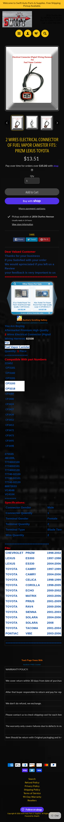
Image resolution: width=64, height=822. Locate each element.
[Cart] (36, 33)
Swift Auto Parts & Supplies (31, 813)
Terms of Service (32, 793)
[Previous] (7, 123)
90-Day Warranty (32, 796)
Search (32, 778)
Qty (32, 175)
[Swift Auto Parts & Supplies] (17, 19)
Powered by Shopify (32, 816)
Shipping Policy (32, 789)
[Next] (57, 123)
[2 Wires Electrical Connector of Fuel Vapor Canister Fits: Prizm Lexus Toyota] (17, 123)
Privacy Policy (32, 786)
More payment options (32, 208)
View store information (22, 224)
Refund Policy (32, 782)
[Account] (27, 33)
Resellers (32, 800)
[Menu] (19, 33)
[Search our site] (45, 33)
